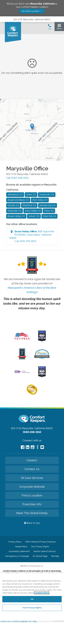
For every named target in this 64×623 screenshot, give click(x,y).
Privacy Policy (15, 542)
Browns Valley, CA (16, 216)
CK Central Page (40, 556)
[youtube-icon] (32, 447)
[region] (32, 597)
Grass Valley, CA (33, 211)
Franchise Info (32, 504)
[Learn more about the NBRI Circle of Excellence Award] (32, 394)
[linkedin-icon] (27, 447)
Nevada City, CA (47, 205)
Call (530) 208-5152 (17, 177)
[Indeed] (37, 447)
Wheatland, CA (15, 194)
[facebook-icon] (22, 447)
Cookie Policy (21, 546)
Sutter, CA (31, 194)
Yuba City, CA (49, 216)
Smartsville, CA (46, 194)
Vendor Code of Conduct (44, 551)
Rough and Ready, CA (18, 200)
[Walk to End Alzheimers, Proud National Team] (22, 373)
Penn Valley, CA (39, 200)
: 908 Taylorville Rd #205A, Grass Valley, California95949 (31, 236)
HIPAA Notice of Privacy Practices (40, 542)
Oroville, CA (13, 205)
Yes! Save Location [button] (30, 11)
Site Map (55, 556)
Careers (32, 460)
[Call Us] (50, 27)
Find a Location (32, 495)
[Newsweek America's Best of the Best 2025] (22, 358)
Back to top (33, 523)
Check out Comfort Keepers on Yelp (18, 621)
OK (32, 599)
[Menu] (59, 27)
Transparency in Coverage (17, 556)
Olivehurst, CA (29, 205)
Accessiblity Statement (19, 551)
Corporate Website (32, 486)
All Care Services (32, 477)
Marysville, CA (14, 211)
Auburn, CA (34, 216)
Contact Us (32, 469)
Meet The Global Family (32, 513)
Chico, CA (49, 211)
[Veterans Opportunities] (22, 340)
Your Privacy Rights (40, 546)
